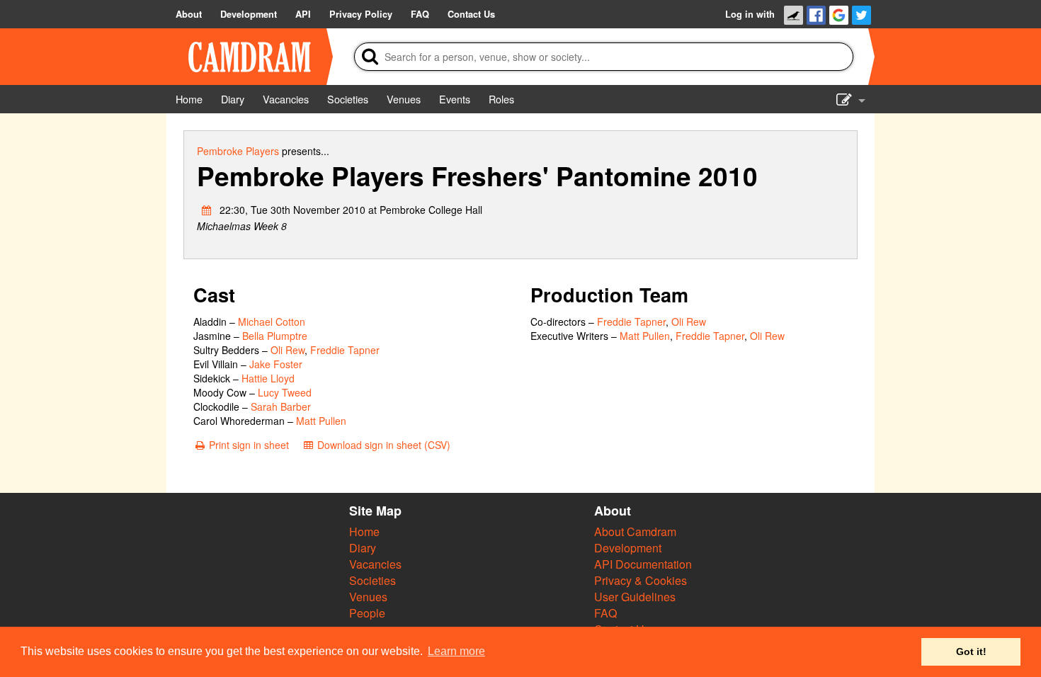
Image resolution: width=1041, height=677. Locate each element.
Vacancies (375, 564)
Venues (368, 596)
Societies (372, 580)
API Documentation (643, 564)
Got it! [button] (971, 651)
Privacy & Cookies (640, 580)
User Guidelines (635, 596)
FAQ (605, 613)
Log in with (750, 14)
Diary (362, 548)
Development (627, 548)
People (367, 613)
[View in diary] (207, 210)
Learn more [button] (456, 651)
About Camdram (635, 531)
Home (364, 531)
